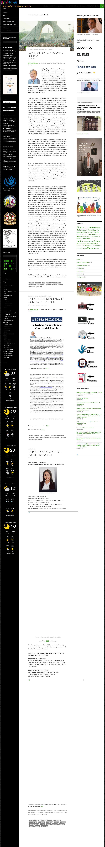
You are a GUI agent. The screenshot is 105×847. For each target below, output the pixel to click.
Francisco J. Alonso (8, 324)
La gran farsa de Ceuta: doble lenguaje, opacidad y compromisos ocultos (9, 62)
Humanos (80, 236)
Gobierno (91, 235)
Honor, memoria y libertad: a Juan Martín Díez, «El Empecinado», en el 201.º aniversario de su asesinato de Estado (88, 445)
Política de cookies (8, 353)
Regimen (55, 284)
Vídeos (5, 307)
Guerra (100, 234)
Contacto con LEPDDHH (92, 6)
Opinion (38, 437)
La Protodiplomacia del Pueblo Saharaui (45, 453)
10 (4, 263)
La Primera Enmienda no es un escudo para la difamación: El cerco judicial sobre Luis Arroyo (89, 432)
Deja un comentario (42, 305)
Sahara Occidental (8, 347)
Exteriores (82, 234)
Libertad (32, 284)
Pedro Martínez (7, 328)
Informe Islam (7, 341)
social (31, 826)
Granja (96, 234)
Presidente (50, 437)
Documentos (32, 449)
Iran (44, 282)
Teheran (39, 286)
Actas (31, 435)
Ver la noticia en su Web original (83, 133)
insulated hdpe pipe (7, 135)
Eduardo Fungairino (8, 326)
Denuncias (79, 268)
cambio (44, 820)
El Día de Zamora (33, 63)
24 (4, 268)
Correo (90, 230)
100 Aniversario (8, 305)
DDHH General (7, 311)
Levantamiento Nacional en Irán (45, 54)
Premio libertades (8, 303)
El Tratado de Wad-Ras (82, 398)
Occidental (87, 241)
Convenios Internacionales (10, 316)
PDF (43, 429)
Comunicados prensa (82, 265)
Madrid (79, 239)
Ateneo (98, 228)
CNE (42, 435)
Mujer (95, 239)
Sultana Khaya (7, 339)
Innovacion (50, 822)
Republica (83, 245)
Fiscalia (86, 234)
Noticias (50, 49)
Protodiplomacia (34, 824)
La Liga (45, 6)
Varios (5, 332)
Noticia (38, 284)
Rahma (48, 824)
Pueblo (48, 284)
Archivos (52, 6)
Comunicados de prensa (72, 6)
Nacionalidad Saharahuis (9, 343)
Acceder (5, 362)
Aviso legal (6, 357)
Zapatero (97, 248)
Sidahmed (61, 824)
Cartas (5, 309)
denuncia (96, 230)
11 (6, 263)
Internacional (86, 236)
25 (6, 268)
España (96, 232)
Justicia (61, 435)
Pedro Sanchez (83, 243)
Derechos (80, 232)
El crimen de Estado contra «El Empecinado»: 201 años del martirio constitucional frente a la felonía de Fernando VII (89, 416)
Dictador (38, 282)
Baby (5, 337)
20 (9, 266)
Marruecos (86, 239)
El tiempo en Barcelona (10, 438)
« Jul (5, 273)
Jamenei (49, 282)
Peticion (88, 243)
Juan (90, 236)
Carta (79, 230)
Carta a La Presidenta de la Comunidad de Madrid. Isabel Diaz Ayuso (9, 122)
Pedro (43, 437)
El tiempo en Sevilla (10, 477)
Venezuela (32, 439)
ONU (92, 241)
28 (11, 268)
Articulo (92, 227)
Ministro (92, 239)
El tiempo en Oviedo (10, 515)
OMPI (43, 284)
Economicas (57, 820)
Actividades (6, 289)
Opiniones (60, 6)
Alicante (32, 820)
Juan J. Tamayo (7, 330)
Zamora (39, 439)
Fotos (5, 299)
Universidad (45, 826)
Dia (84, 232)
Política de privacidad (8, 286)
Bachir (38, 820)
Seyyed (60, 284)
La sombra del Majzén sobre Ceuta (85, 427)
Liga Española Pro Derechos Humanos (17, 6)
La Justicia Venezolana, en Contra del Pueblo (46, 300)
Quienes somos (7, 284)
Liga (97, 236)
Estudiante (42, 822)
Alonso (30, 49)
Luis (99, 236)
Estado (78, 234)
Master (57, 822)
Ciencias (50, 820)
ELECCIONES (54, 435)
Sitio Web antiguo (8, 295)
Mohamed (63, 822)
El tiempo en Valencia (10, 553)
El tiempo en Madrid (10, 400)
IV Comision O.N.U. (9, 349)
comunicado (84, 230)
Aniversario (86, 227)
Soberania (32, 286)
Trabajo (37, 826)
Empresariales (33, 822)
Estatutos (6, 318)
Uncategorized (80, 277)
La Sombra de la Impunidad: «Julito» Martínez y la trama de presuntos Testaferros (89, 393)
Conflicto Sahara (7, 345)
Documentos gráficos (8, 320)
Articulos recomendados (40, 49)
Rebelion (79, 245)
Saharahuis (93, 245)
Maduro (32, 437)
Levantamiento (57, 282)
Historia (6, 287)
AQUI (47, 368)
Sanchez (63, 437)
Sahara (81, 6)
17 (4, 266)
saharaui (54, 824)
